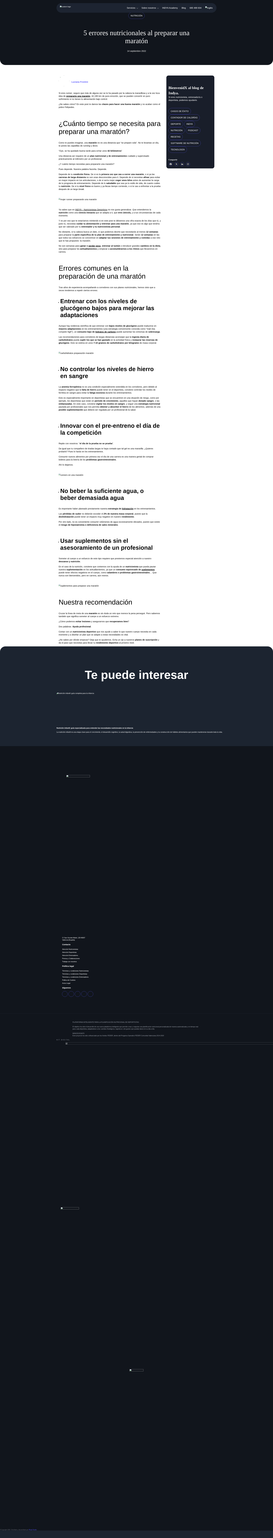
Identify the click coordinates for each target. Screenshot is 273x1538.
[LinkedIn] (84, 994)
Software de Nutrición (184, 143)
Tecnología (178, 149)
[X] (176, 164)
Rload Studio (33, 1530)
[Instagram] (188, 164)
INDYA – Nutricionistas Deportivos (91, 209)
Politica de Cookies (69, 980)
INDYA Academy (170, 8)
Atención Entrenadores (70, 955)
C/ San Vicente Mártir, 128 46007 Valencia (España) (73, 939)
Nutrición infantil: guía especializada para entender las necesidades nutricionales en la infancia (95, 728)
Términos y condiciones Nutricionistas (75, 971)
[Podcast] (71, 994)
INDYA (189, 124)
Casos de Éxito (180, 111)
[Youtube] (77, 994)
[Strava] (90, 994)
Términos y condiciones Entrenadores (75, 977)
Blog (184, 8)
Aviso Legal (66, 983)
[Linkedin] (182, 164)
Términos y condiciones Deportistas (74, 974)
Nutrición (136, 15)
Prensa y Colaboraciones (71, 958)
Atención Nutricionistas (70, 949)
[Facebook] (171, 164)
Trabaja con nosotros (69, 961)
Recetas (175, 137)
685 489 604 (195, 8)
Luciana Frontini (79, 82)
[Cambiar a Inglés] (209, 8)
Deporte (176, 124)
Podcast (193, 130)
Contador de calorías (184, 117)
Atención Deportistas (69, 952)
